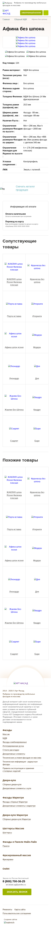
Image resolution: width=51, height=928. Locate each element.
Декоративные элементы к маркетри (19, 806)
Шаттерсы (7, 833)
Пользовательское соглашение (17, 913)
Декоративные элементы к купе (17, 788)
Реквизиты (7, 909)
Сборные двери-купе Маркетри (17, 819)
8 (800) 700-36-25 (14, 881)
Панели (6, 846)
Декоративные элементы (14, 754)
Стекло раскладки (11, 750)
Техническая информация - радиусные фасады (20, 763)
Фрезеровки (8, 859)
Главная (6, 19)
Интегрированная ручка (13, 746)
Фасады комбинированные (15, 742)
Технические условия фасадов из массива (22, 758)
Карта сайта (20, 909)
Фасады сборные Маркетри (15, 802)
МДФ (5, 738)
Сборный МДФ (20, 19)
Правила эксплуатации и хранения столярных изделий (18, 769)
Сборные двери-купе (12, 784)
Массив (6, 734)
